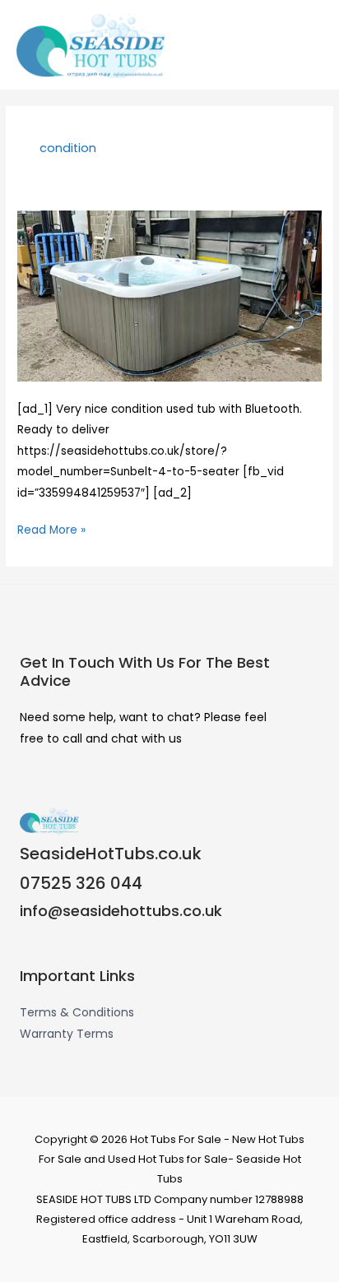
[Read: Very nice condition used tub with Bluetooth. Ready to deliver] (169, 295)
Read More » (51, 529)
